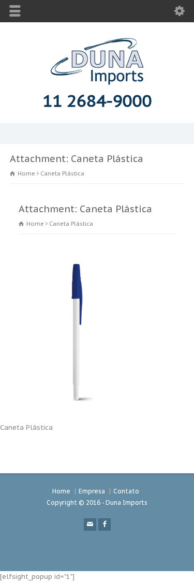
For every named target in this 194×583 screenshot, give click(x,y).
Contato (126, 491)
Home (61, 491)
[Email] (90, 524)
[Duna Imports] (97, 82)
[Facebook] (104, 524)
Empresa (92, 491)
